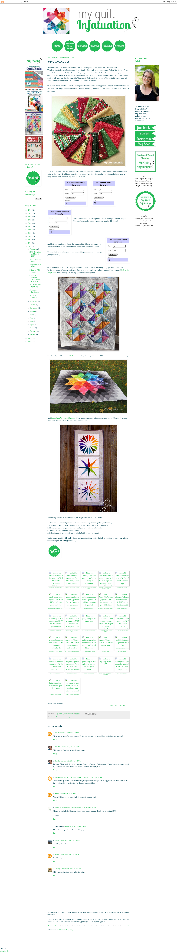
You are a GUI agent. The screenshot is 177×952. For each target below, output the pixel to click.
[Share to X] (90, 714)
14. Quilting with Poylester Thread (105, 631)
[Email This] (86, 714)
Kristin (57, 746)
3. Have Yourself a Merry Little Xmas (89, 588)
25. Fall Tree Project (122, 673)
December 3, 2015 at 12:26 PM (75, 826)
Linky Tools (113, 705)
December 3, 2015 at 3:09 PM (70, 840)
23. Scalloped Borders (89, 673)
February (33, 331)
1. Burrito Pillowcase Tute (55, 587)
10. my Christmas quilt (122, 608)
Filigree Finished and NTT (35, 265)
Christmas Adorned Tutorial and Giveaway (35, 278)
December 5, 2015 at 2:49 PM (71, 868)
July (31, 314)
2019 (30, 233)
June (31, 318)
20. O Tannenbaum (122, 651)
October (33, 305)
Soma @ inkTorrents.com (64, 807)
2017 (30, 239)
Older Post (125, 926)
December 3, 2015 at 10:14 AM (85, 808)
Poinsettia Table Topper (35, 271)
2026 (30, 210)
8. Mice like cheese (88, 608)
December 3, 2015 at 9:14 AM (70, 793)
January (33, 334)
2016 (30, 243)
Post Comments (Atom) (65, 930)
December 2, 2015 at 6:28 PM (68, 733)
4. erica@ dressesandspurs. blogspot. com (105, 588)
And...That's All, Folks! (35, 260)
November (34, 301)
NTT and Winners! (34, 296)
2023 (30, 220)
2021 (30, 226)
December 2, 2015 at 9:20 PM (71, 761)
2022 (30, 223)
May (31, 321)
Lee (56, 732)
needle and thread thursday (61, 717)
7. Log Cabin (72, 608)
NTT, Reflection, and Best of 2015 (35, 254)
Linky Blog (122, 705)
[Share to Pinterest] (95, 714)
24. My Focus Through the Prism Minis (105, 673)
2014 (30, 338)
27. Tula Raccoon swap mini (72, 694)
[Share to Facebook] (93, 714)
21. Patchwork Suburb (55, 673)
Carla (57, 840)
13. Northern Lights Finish (88, 630)
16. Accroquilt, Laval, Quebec (55, 651)
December (33, 249)
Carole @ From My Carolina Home (68, 777)
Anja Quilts (69, 355)
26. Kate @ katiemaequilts (55, 694)
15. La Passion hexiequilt (122, 630)
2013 (30, 342)
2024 (30, 216)
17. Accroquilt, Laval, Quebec (72, 651)
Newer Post (52, 926)
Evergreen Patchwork (34, 291)
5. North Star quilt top (122, 587)
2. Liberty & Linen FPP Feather (72, 587)
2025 (30, 213)
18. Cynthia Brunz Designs (88, 651)
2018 (30, 236)
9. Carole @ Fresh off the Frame (105, 608)
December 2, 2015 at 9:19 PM (71, 747)
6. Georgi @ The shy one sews (55, 608)
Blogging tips (4, 951)
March (32, 328)
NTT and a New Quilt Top (35, 285)
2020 (30, 229)
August (32, 311)
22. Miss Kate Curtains (72, 673)
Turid (57, 854)
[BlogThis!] (88, 714)
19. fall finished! (105, 651)
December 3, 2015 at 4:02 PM (70, 854)
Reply (55, 739)
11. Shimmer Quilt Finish (55, 630)
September (34, 308)
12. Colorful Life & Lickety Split (72, 631)
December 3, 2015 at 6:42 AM (92, 777)
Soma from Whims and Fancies (63, 418)
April (32, 324)
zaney (58, 868)
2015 (30, 246)
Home (89, 926)
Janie (57, 793)
